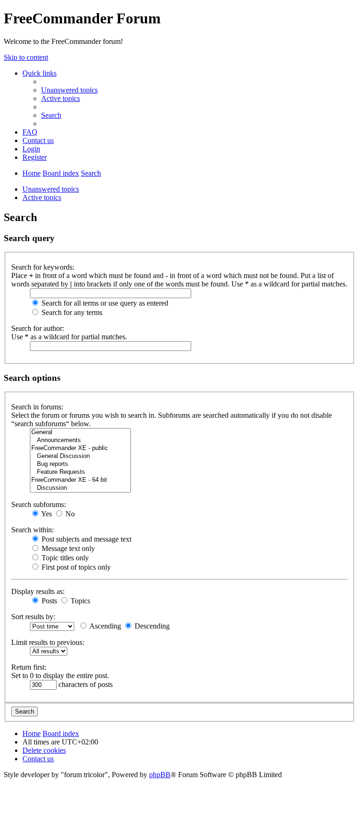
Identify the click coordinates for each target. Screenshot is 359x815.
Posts (48, 601)
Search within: (32, 530)
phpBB (160, 775)
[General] (80, 432)
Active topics (41, 197)
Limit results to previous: (47, 642)
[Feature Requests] (80, 472)
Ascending (104, 626)
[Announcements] (80, 440)
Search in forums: (37, 407)
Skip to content (26, 57)
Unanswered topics (50, 189)
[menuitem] (69, 90)
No (69, 514)
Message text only (67, 548)
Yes (46, 514)
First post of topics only (75, 567)
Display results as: (38, 591)
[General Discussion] (80, 456)
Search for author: (37, 328)
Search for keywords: (42, 267)
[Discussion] (80, 488)
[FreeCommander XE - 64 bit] (80, 480)
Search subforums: (38, 504)
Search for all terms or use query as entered (104, 303)
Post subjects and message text (85, 539)
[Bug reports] (80, 464)
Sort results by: (33, 617)
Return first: (28, 667)
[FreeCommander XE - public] (80, 448)
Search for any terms (71, 312)
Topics (79, 601)
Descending (151, 626)
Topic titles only (64, 558)
